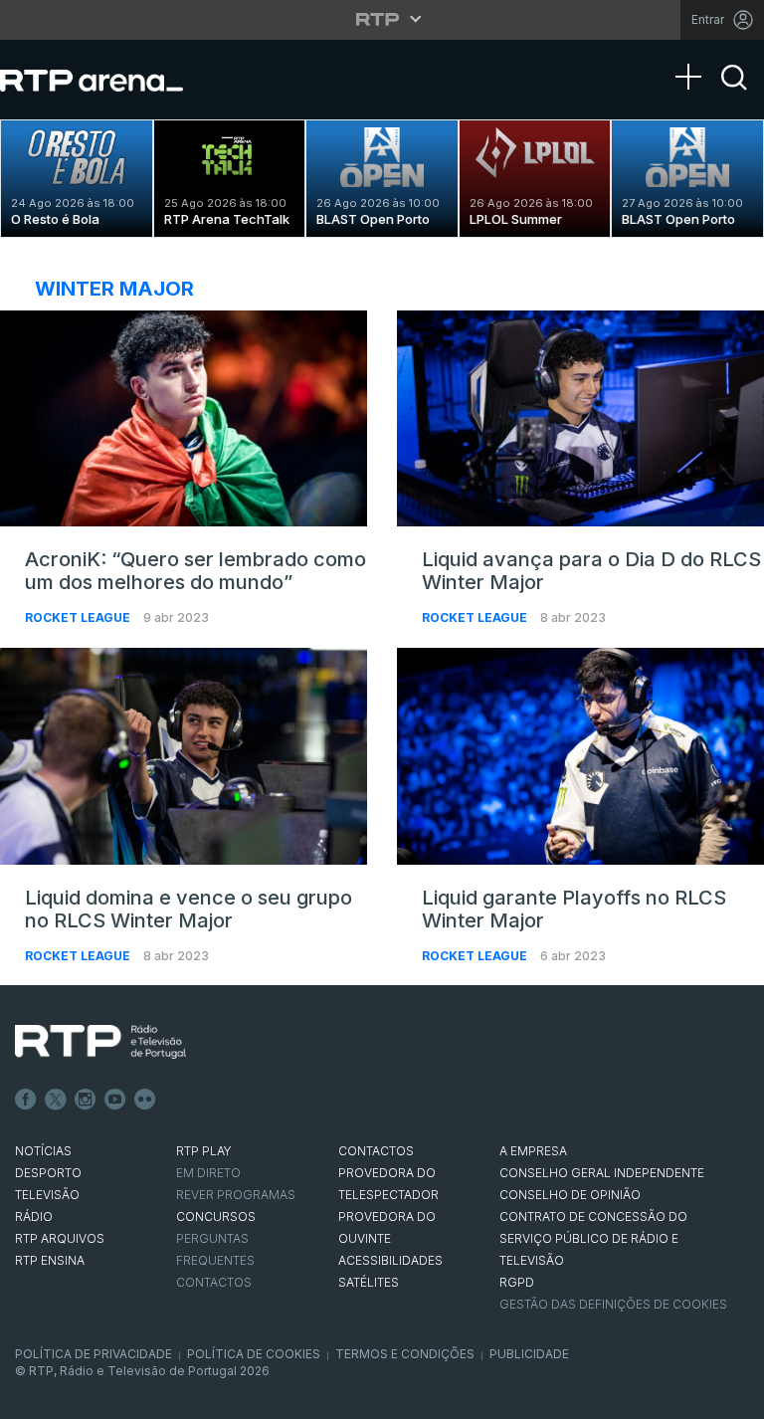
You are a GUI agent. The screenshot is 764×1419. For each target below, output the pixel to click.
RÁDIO (34, 1216)
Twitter (56, 1100)
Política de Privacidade (93, 1353)
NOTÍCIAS (43, 1150)
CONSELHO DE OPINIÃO (570, 1194)
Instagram (85, 1100)
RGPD (516, 1282)
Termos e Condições (405, 1353)
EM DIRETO (208, 1172)
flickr (145, 1100)
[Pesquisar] (734, 94)
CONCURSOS (216, 1216)
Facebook (26, 1100)
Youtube (115, 1100)
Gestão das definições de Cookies (613, 1304)
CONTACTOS (376, 1150)
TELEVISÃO (47, 1194)
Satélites (368, 1282)
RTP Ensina (50, 1260)
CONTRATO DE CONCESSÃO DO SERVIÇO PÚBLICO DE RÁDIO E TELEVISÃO (593, 1238)
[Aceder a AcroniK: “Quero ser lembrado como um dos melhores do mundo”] (183, 418)
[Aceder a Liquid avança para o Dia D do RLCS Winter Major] (580, 418)
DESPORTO (48, 1172)
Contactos (214, 1282)
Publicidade (529, 1353)
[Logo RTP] (100, 1042)
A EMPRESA (533, 1150)
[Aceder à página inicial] (111, 79)
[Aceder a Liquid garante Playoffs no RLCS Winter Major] (580, 756)
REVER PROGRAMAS (235, 1194)
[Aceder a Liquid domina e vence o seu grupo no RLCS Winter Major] (183, 756)
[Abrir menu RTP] (382, 19)
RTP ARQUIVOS (59, 1238)
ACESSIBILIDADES (390, 1260)
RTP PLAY (204, 1150)
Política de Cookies (253, 1353)
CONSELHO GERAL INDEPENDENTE (601, 1172)
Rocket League (79, 617)
